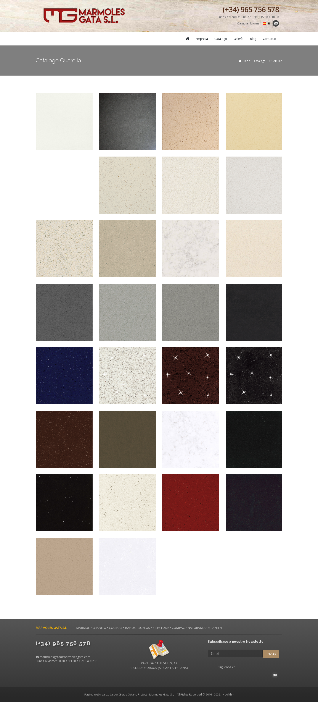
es (269, 23)
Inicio (247, 61)
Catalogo (220, 39)
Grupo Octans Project (133, 694)
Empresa (202, 39)
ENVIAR (271, 654)
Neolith (227, 694)
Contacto (269, 39)
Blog (253, 39)
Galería (238, 39)
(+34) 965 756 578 (251, 9)
